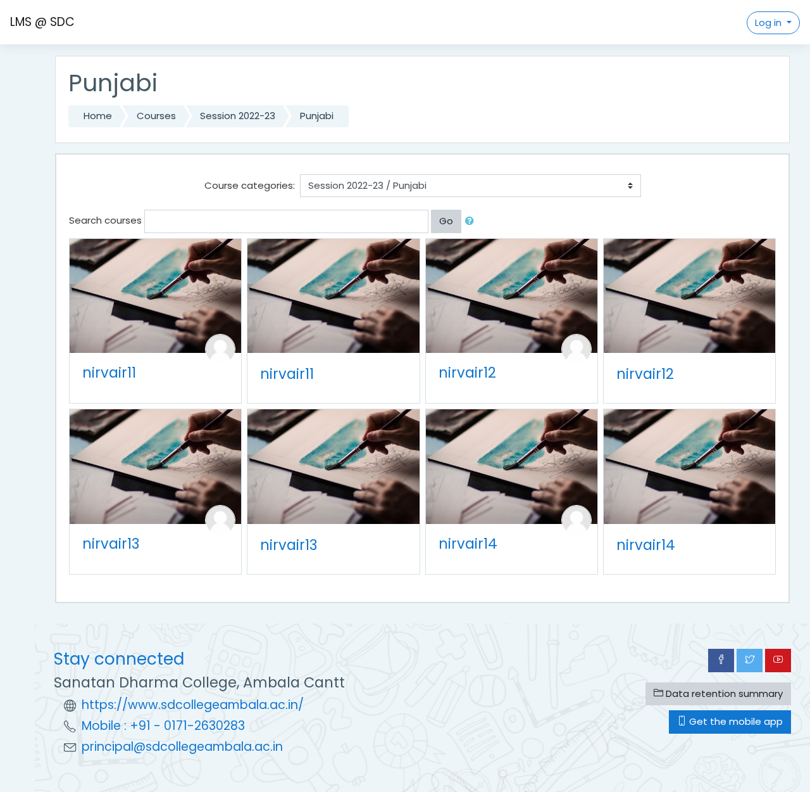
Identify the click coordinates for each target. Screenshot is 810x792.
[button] (472, 221)
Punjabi (316, 115)
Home (98, 115)
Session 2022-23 (237, 115)
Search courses (105, 220)
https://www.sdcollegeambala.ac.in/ (193, 704)
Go (446, 220)
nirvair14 (468, 543)
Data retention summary (723, 693)
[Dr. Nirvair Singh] (220, 348)
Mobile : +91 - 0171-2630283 (163, 725)
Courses (156, 115)
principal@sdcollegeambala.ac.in (182, 746)
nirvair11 (109, 372)
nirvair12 (467, 372)
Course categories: (249, 185)
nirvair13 (110, 543)
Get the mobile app (735, 721)
